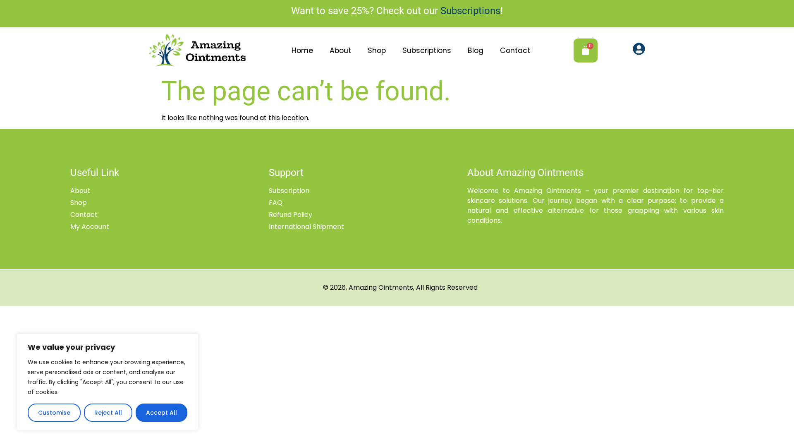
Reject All (108, 413)
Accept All (161, 413)
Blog (475, 50)
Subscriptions (470, 11)
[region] (107, 382)
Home (302, 50)
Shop (377, 50)
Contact (515, 50)
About (340, 50)
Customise (54, 413)
